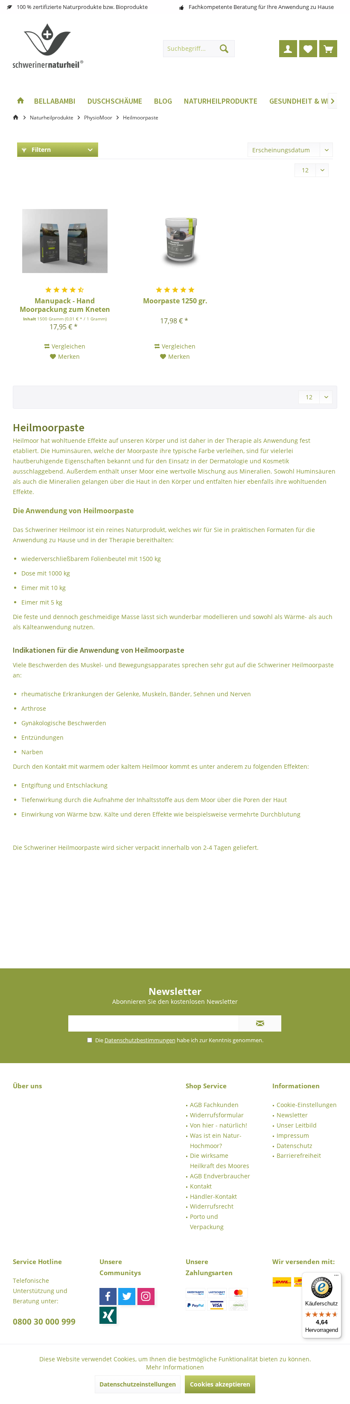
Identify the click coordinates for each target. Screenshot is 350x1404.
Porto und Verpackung (207, 1221)
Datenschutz (294, 1146)
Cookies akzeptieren (220, 1384)
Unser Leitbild (297, 1125)
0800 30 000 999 (44, 1321)
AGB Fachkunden (214, 1105)
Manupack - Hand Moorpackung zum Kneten (65, 305)
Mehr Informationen (175, 1367)
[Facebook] (108, 1296)
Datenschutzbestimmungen (140, 1040)
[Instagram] (146, 1296)
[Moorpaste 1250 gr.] (175, 241)
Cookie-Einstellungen (307, 1105)
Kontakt (201, 1186)
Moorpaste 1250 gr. (175, 300)
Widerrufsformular (217, 1115)
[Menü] (336, 1277)
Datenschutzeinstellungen (137, 1384)
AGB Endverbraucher (220, 1176)
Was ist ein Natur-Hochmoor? (216, 1140)
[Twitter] (126, 1296)
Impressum (293, 1135)
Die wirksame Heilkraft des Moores (219, 1160)
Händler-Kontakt (213, 1196)
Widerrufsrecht (211, 1206)
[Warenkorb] (328, 48)
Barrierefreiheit (299, 1155)
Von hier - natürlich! (218, 1125)
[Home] (20, 101)
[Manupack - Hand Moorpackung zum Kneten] (65, 241)
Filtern (40, 149)
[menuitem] (328, 48)
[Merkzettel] (308, 48)
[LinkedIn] (108, 1315)
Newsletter (292, 1115)
